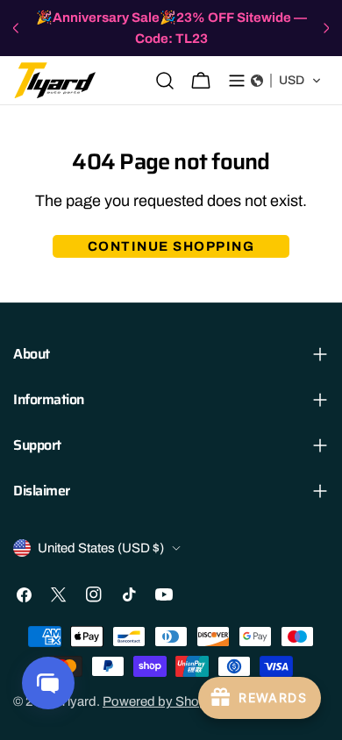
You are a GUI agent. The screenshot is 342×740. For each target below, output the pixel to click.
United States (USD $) (101, 548)
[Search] (164, 80)
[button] (286, 81)
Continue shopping (171, 246)
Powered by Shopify (161, 701)
